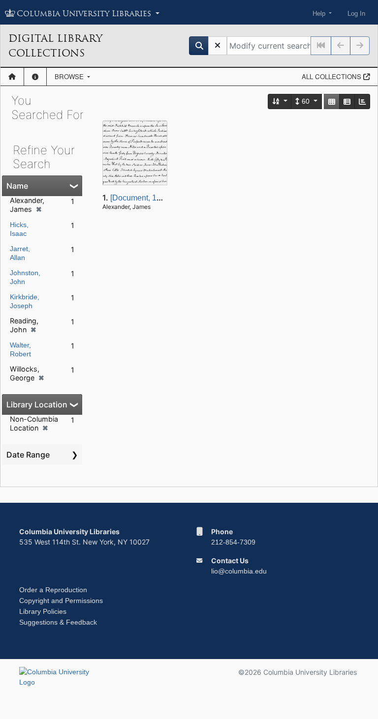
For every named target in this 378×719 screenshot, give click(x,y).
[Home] (12, 77)
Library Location (36, 404)
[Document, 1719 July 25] (154, 198)
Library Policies (42, 611)
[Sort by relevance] (280, 101)
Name (17, 186)
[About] (35, 77)
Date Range (28, 455)
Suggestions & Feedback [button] (58, 622)
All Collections (332, 76)
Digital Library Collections (55, 45)
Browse (70, 76)
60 (306, 101)
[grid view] (332, 101)
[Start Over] (217, 45)
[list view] (347, 101)
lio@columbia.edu (239, 571)
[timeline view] (362, 101)
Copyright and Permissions (61, 600)
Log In (356, 13)
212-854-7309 (233, 542)
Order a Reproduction (53, 590)
